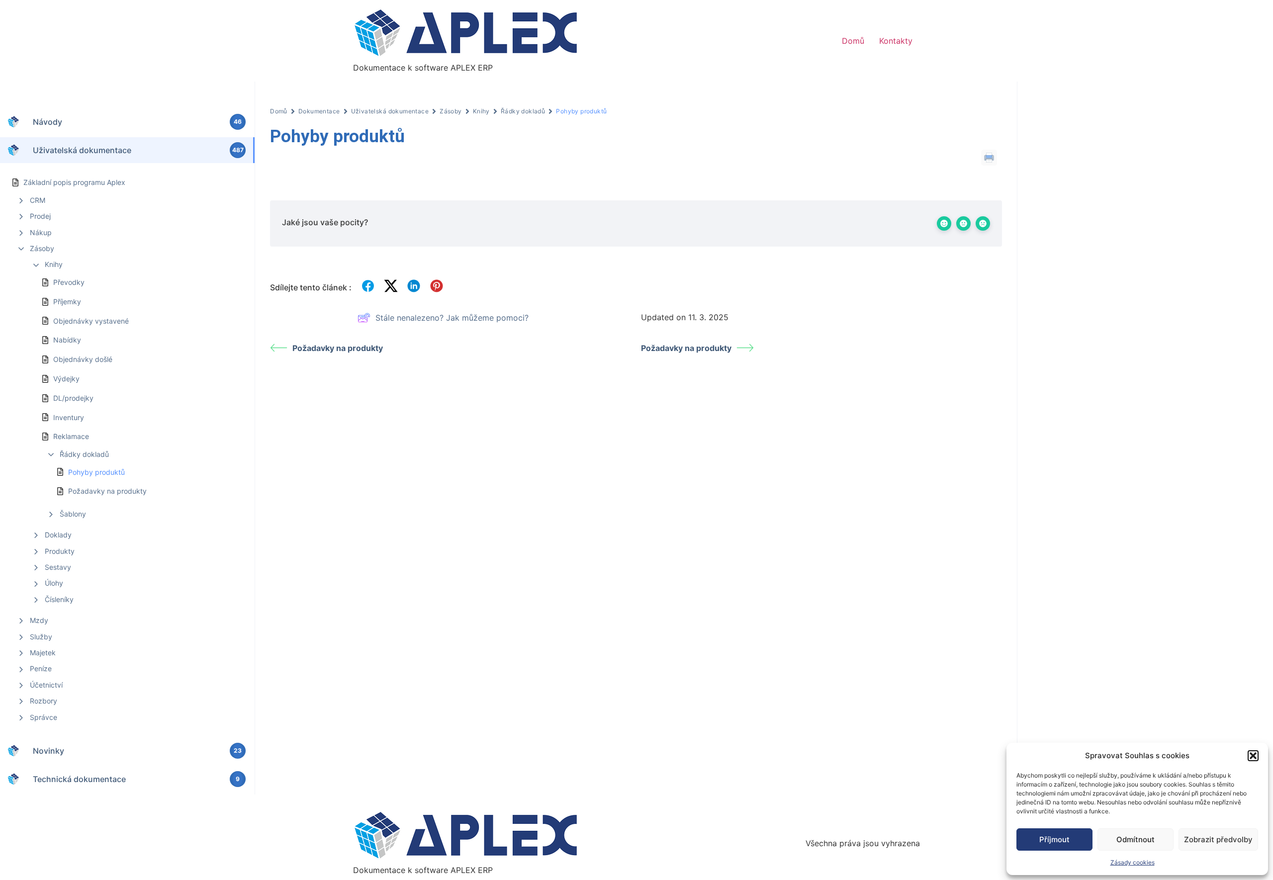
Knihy (54, 264)
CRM (37, 200)
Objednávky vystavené (91, 321)
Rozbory (43, 701)
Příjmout (1054, 839)
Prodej (40, 216)
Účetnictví (46, 685)
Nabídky (67, 340)
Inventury (68, 417)
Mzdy (39, 620)
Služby (41, 636)
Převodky (69, 282)
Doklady (58, 534)
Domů (853, 41)
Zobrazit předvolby (1218, 839)
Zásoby (42, 248)
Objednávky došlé (82, 359)
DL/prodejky (73, 398)
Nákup (41, 232)
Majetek (43, 652)
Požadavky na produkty (107, 491)
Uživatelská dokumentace (390, 111)
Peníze (41, 668)
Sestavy (58, 567)
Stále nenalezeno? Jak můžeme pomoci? (452, 318)
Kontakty (895, 41)
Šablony (73, 514)
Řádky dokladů (84, 454)
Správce (43, 717)
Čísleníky (59, 599)
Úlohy (54, 583)
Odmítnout (1135, 839)
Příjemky (67, 301)
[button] (1253, 756)
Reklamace (71, 436)
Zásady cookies (1132, 862)
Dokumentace (319, 111)
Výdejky (66, 378)
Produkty (60, 551)
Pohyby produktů (96, 472)
